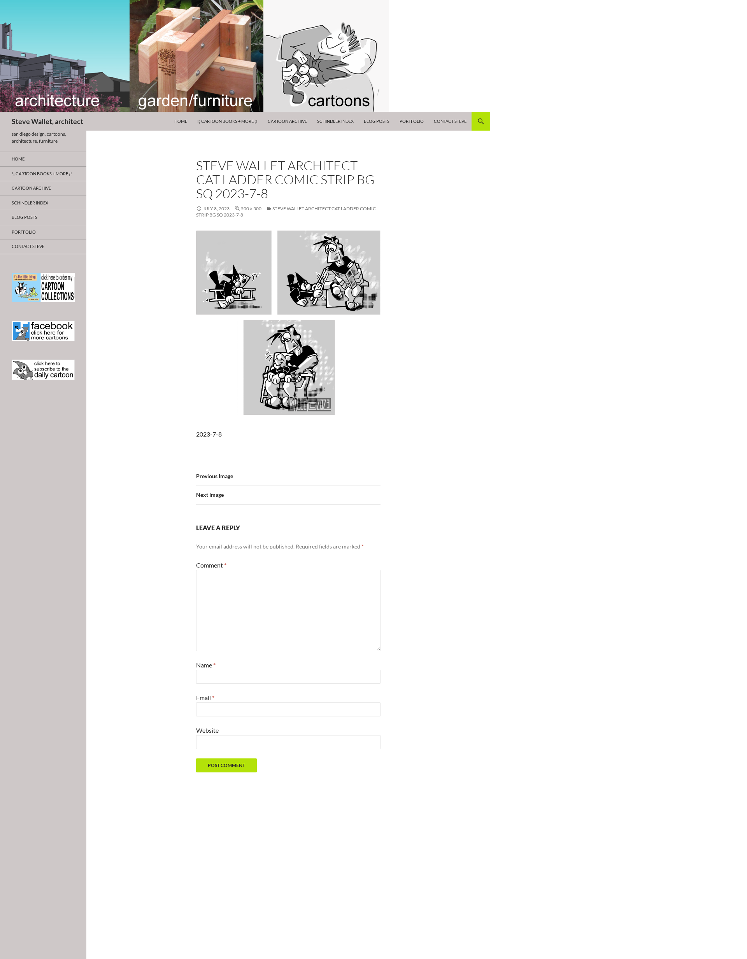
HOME (180, 121)
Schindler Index (335, 121)
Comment (211, 565)
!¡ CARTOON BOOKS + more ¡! (227, 121)
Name (206, 665)
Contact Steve (450, 121)
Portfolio (412, 121)
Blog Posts (376, 121)
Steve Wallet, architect (47, 121)
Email (205, 697)
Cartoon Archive (287, 121)
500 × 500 (251, 208)
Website (207, 730)
